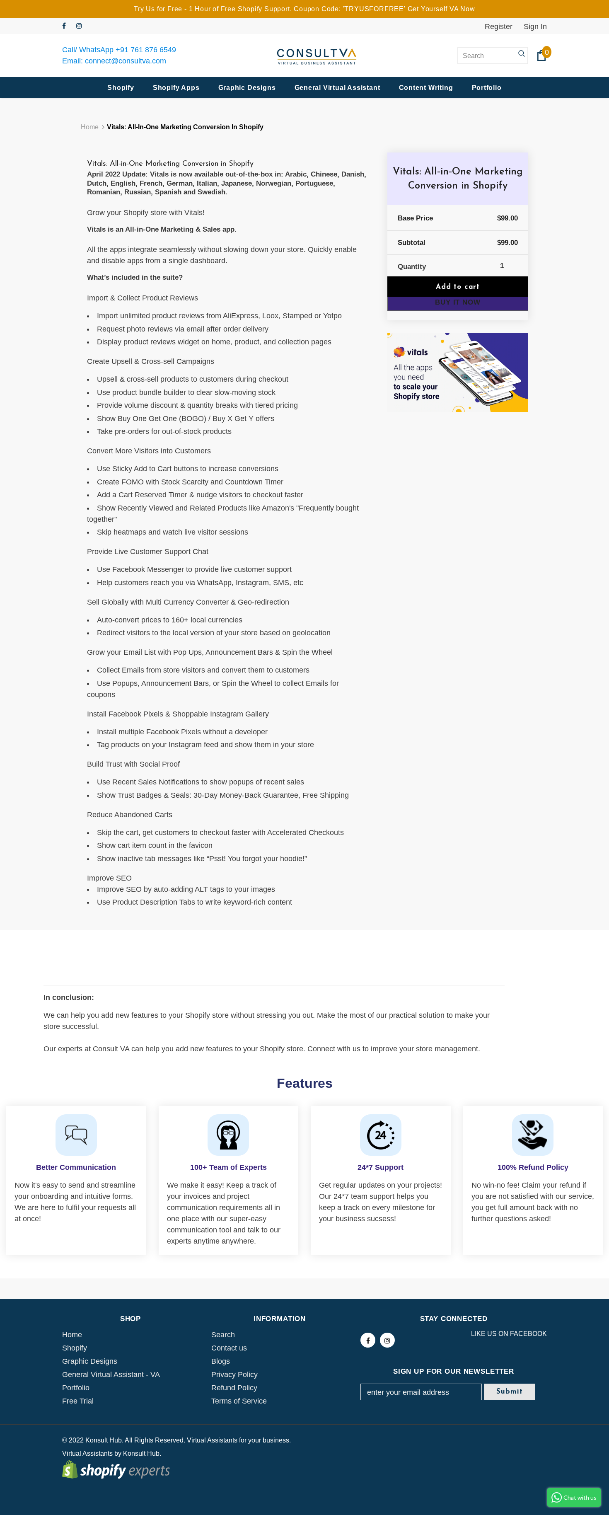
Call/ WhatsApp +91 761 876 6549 (119, 50)
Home (90, 127)
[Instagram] (81, 26)
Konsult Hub (141, 1453)
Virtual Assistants (87, 1453)
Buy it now (458, 302)
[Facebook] (67, 26)
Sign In (535, 26)
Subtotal (411, 243)
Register (498, 26)
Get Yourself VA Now (441, 8)
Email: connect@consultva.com (114, 61)
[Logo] (317, 55)
